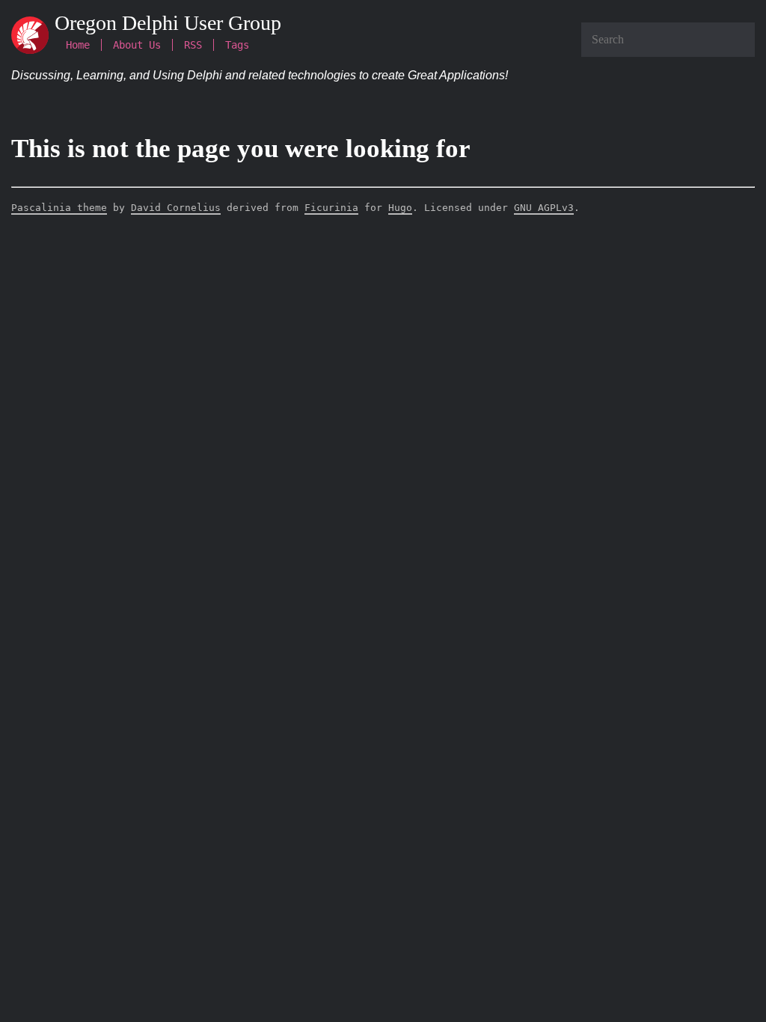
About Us (137, 45)
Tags (237, 45)
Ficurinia (331, 207)
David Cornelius (176, 207)
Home (78, 45)
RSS (193, 45)
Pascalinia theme (59, 207)
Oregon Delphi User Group (168, 22)
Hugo (400, 207)
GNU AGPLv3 (544, 207)
